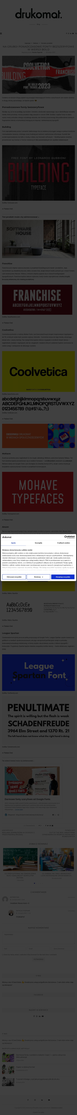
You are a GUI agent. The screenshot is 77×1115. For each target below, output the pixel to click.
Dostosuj (37, 577)
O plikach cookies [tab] (63, 543)
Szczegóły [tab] (38, 543)
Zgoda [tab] (13, 543)
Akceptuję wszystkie (63, 577)
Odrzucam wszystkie (14, 577)
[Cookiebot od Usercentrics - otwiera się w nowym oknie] (66, 537)
